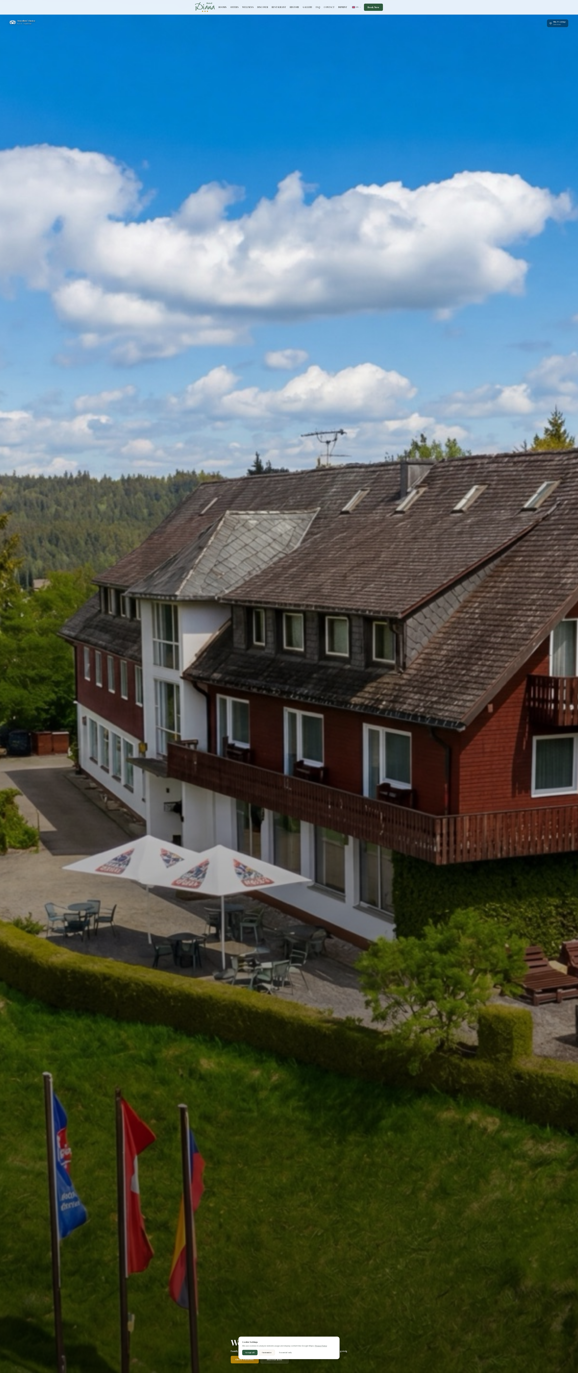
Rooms (223, 7)
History (294, 7)
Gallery (307, 7)
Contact (329, 7)
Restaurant (279, 7)
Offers (234, 7)
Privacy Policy (321, 1346)
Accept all (250, 1352)
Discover (262, 7)
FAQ (318, 7)
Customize (267, 1352)
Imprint (342, 7)
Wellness (248, 7)
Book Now (373, 7)
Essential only (285, 1352)
